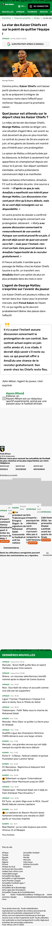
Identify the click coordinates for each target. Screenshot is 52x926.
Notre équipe (14, 895)
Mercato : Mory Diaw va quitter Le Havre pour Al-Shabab (25, 723)
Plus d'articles (8, 835)
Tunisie (5, 855)
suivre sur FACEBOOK (21, 467)
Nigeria (5, 862)
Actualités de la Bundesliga (14, 888)
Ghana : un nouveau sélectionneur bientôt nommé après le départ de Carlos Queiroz (24, 678)
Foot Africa (6, 18)
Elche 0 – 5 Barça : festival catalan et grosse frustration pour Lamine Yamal (25, 757)
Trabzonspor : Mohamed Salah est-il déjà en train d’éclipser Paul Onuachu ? (25, 791)
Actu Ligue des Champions (14, 890)
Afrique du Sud (8, 867)
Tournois (32, 12)
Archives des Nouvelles (12, 869)
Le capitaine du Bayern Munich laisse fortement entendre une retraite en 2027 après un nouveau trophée (23, 815)
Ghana (5, 864)
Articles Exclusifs (30, 864)
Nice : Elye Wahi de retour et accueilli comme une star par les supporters (25, 689)
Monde (26, 857)
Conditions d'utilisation (29, 895)
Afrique (20, 12)
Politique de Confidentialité (40, 895)
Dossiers (27, 867)
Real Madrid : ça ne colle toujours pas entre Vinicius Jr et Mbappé (24, 828)
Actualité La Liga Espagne (13, 878)
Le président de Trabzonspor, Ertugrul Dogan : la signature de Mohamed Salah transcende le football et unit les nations (19, 527)
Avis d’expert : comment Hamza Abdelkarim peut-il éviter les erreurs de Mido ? (6, 527)
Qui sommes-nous (6, 897)
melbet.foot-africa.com (12, 871)
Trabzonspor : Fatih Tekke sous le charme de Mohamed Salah (25, 712)
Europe (26, 855)
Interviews (28, 862)
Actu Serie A (7, 885)
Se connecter (41, 6)
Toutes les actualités (22, 18)
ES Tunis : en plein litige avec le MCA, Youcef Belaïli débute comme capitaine (25, 803)
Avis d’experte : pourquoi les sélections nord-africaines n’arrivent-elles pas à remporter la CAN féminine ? (33, 529)
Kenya (5, 860)
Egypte (5, 857)
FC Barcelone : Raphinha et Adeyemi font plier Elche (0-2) (23, 768)
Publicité (20, 894)
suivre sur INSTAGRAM (39, 467)
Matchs (44, 12)
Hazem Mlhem (14, 393)
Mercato (27, 860)
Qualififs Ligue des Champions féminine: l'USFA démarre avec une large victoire (23, 734)
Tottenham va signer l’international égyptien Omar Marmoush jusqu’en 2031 (23, 780)
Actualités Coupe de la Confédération (18, 892)
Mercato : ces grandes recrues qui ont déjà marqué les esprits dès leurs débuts (24, 746)
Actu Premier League (11, 881)
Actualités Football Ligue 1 (13, 883)
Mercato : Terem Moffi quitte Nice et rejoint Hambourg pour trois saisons (24, 666)
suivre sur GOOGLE (4, 467)
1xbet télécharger (10, 874)
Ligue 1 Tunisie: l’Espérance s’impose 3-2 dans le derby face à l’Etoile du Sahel (23, 700)
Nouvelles (7, 12)
